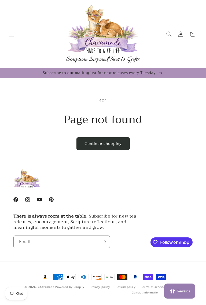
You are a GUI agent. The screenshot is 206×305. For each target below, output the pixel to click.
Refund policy (126, 287)
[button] (11, 34)
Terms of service (153, 287)
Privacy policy (100, 287)
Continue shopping (103, 143)
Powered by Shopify (69, 287)
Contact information (146, 292)
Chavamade (46, 287)
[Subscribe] (104, 242)
